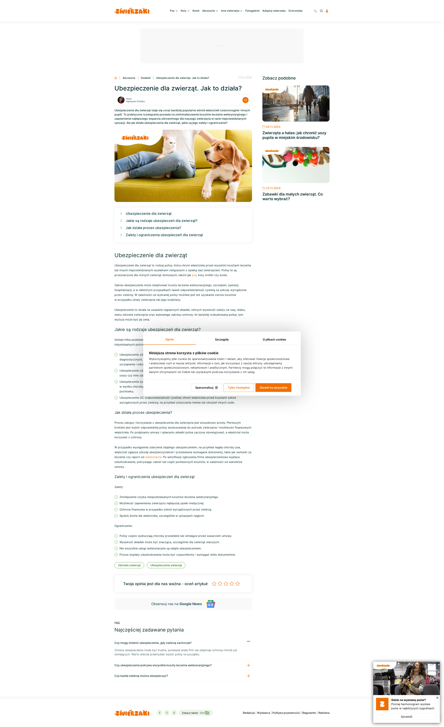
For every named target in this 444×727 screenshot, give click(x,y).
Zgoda (169, 339)
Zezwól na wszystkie (273, 387)
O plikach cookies (274, 339)
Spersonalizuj (204, 387)
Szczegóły (222, 339)
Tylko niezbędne (239, 387)
